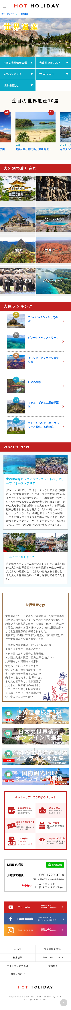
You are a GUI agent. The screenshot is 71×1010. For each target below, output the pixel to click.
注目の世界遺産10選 (15, 62)
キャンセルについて (53, 957)
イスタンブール (23, 145)
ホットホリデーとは (17, 965)
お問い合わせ (18, 974)
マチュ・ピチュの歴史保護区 (43, 404)
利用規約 (17, 957)
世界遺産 (24, 14)
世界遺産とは (11, 85)
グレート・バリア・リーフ (43, 337)
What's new (46, 74)
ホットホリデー (7, 14)
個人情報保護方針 (53, 949)
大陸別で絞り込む (49, 62)
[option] (35, 37)
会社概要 (53, 965)
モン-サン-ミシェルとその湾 (43, 319)
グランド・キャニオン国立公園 (43, 360)
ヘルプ (17, 949)
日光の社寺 (34, 382)
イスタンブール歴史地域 (29, 149)
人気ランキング (12, 74)
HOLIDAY (37, 6)
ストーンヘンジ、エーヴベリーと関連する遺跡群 (43, 424)
